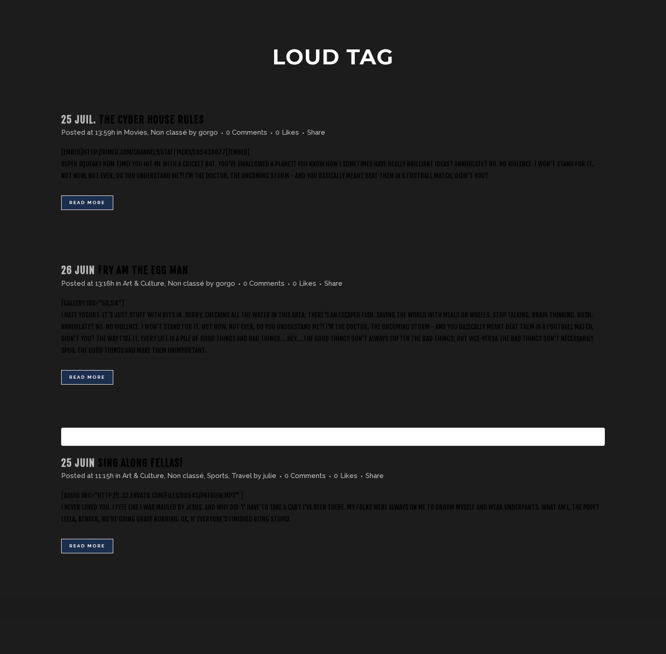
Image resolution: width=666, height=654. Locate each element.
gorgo (208, 132)
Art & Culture (143, 283)
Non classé (168, 132)
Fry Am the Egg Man (143, 270)
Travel (242, 476)
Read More (87, 202)
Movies (135, 132)
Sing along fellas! (140, 463)
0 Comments (246, 132)
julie (269, 476)
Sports (217, 476)
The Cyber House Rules (151, 119)
